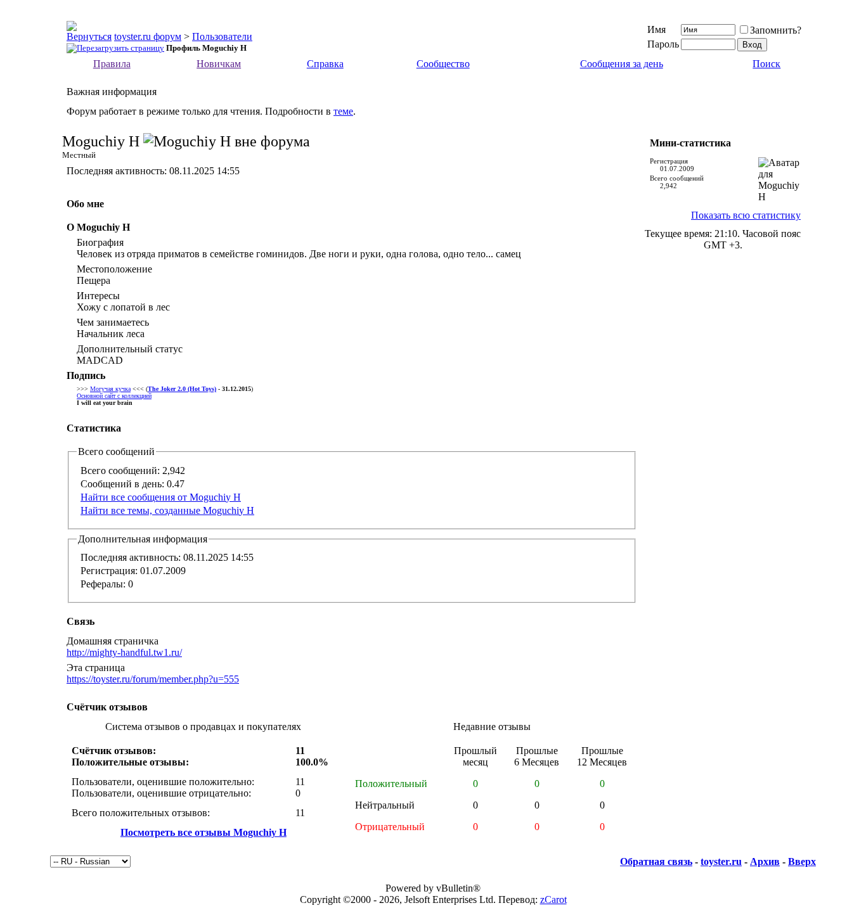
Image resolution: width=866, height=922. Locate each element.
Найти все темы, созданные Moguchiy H (167, 510)
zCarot (553, 899)
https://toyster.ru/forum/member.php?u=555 (153, 679)
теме (343, 111)
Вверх (802, 861)
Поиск (766, 63)
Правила (112, 63)
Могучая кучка (110, 388)
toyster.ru (721, 861)
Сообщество (443, 63)
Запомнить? (775, 30)
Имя (656, 29)
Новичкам (219, 63)
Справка (325, 63)
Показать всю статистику (746, 215)
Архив (765, 861)
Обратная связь (656, 861)
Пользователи (222, 36)
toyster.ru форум (147, 36)
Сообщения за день (621, 63)
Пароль (663, 44)
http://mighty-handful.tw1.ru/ (124, 652)
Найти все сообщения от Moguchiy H (161, 497)
